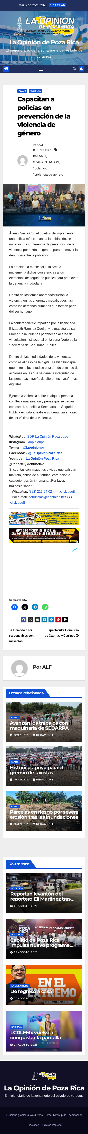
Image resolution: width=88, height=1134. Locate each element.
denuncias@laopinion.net (47, 497)
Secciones (33, 1124)
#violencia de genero (48, 174)
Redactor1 (44, 735)
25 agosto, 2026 (26, 906)
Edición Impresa (52, 1124)
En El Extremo (19, 986)
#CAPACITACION (46, 162)
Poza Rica (17, 888)
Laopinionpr (35, 442)
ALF (41, 145)
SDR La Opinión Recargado (47, 436)
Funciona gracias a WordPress (25, 1114)
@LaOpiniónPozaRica (45, 453)
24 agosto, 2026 (26, 952)
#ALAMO (39, 156)
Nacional (16, 1027)
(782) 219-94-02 (40, 491)
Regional (35, 91)
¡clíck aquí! (67, 491)
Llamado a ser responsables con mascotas (21, 635)
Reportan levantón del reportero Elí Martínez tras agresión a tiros (40, 899)
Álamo (22, 91)
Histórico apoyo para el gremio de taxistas (36, 770)
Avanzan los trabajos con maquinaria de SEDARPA (39, 725)
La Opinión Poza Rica (42, 458)
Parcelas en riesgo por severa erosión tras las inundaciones (44, 814)
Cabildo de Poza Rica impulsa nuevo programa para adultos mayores (40, 945)
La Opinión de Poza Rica (44, 42)
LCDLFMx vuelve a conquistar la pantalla (35, 1035)
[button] (74, 68)
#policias (39, 168)
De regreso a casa (31, 991)
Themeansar (74, 1114)
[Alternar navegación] (41, 69)
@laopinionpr (33, 447)
